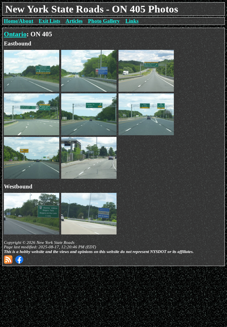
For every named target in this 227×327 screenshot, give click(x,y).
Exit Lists (49, 21)
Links (131, 21)
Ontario (15, 34)
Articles (74, 21)
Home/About (18, 21)
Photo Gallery (104, 21)
